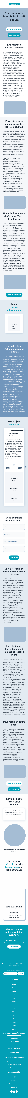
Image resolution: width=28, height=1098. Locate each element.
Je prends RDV (14, 35)
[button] (26, 4)
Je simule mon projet (14, 29)
